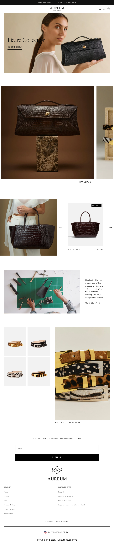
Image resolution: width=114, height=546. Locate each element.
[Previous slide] (60, 227)
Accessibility (8, 513)
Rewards (61, 492)
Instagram (49, 521)
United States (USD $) (58, 532)
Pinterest (65, 521)
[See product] (15, 341)
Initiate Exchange (64, 500)
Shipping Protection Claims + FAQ (71, 505)
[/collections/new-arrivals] (57, 43)
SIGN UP (57, 457)
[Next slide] (110, 227)
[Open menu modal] (5, 9)
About (6, 492)
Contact (7, 496)
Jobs (6, 500)
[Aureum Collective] (57, 9)
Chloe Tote (74, 249)
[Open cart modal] (108, 9)
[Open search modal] (100, 9)
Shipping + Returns (65, 496)
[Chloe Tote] (85, 224)
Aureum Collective (67, 540)
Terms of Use (9, 509)
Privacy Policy (9, 505)
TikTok (57, 521)
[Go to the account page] (104, 9)
